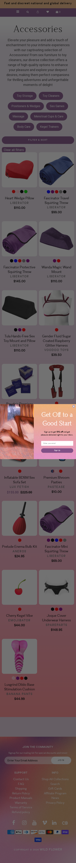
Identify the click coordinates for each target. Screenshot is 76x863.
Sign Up (57, 450)
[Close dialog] (73, 406)
